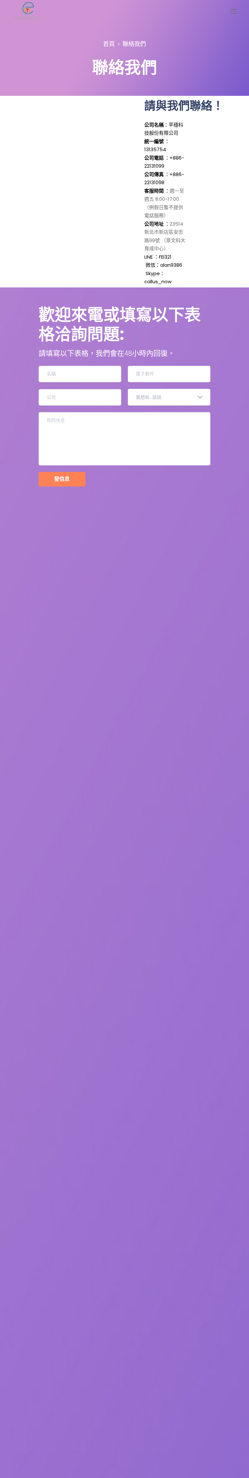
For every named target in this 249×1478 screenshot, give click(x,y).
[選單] (234, 11)
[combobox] (169, 397)
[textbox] (167, 397)
